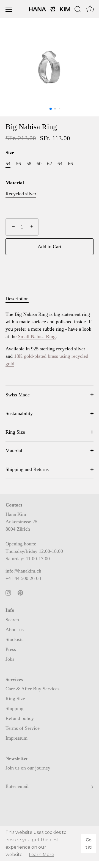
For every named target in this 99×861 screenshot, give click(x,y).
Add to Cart (49, 246)
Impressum (17, 738)
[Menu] (9, 9)
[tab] (20, 298)
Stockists (14, 639)
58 (28, 163)
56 (18, 163)
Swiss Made (18, 394)
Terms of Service (23, 728)
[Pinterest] (20, 592)
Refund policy (20, 718)
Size (10, 152)
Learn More (41, 854)
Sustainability (19, 413)
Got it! (89, 843)
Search (12, 619)
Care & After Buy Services (32, 688)
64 (59, 163)
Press (11, 649)
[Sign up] (91, 786)
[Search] (78, 10)
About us (15, 629)
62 (49, 163)
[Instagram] (8, 592)
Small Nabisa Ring (37, 336)
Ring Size (15, 432)
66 (70, 163)
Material (15, 182)
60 (39, 163)
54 (8, 163)
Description (17, 298)
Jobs (10, 659)
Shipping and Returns (27, 469)
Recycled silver (21, 193)
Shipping (14, 708)
